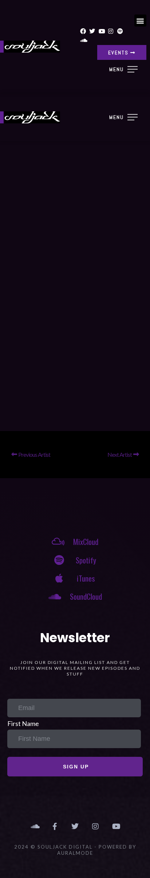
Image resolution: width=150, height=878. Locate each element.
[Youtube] (101, 31)
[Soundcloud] (83, 40)
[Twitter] (92, 31)
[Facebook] (83, 31)
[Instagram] (111, 31)
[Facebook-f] (54, 826)
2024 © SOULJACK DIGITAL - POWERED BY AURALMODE (75, 850)
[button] (140, 20)
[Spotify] (120, 31)
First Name (23, 723)
